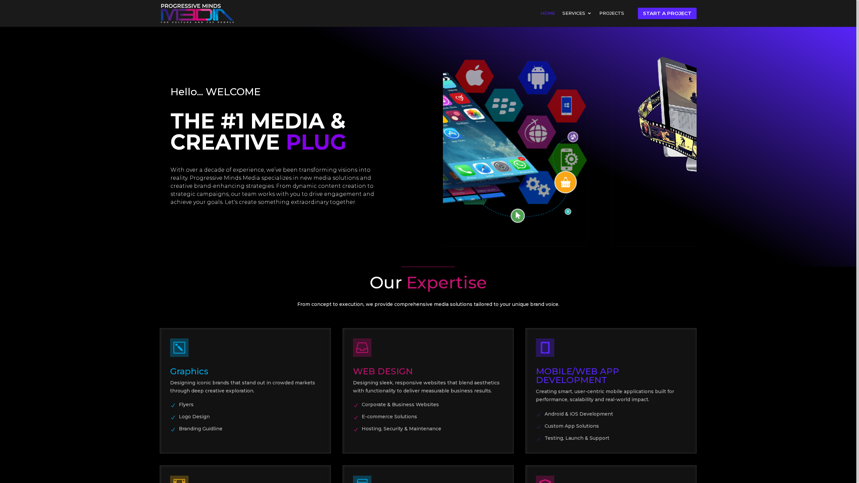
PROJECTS (611, 13)
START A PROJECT (667, 13)
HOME (548, 13)
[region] (429, 241)
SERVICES (573, 13)
